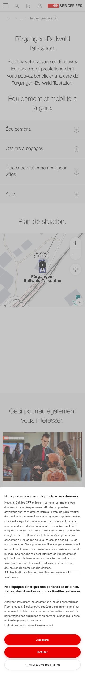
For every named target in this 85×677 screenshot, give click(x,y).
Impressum (11, 577)
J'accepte (42, 640)
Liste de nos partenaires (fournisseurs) (28, 625)
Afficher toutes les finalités (42, 664)
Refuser (42, 652)
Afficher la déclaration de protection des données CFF (38, 572)
